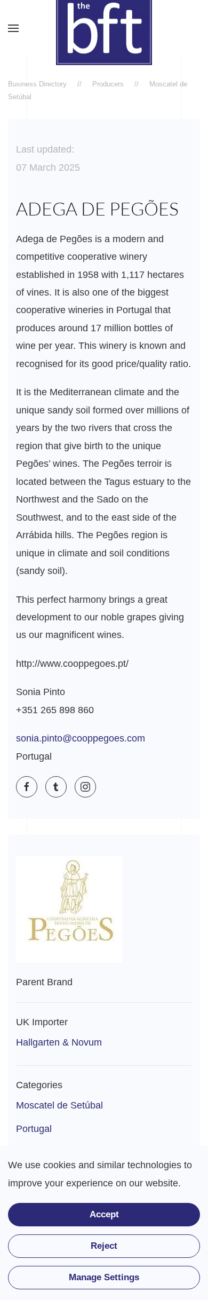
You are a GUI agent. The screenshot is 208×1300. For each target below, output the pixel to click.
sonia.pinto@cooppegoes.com (80, 738)
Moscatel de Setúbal (59, 1105)
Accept (104, 1214)
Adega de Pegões (97, 208)
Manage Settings (104, 1277)
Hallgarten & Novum (59, 1042)
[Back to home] (104, 28)
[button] (13, 28)
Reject (104, 1246)
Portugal (34, 1128)
